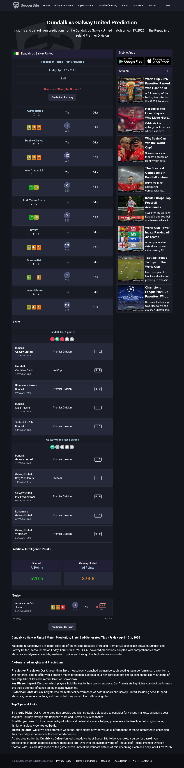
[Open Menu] (169, 5)
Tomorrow (137, 5)
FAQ (134, 760)
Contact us (146, 760)
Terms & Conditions (86, 760)
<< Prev (17, 618)
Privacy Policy (63, 760)
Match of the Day (108, 5)
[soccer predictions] (130, 61)
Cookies (105, 760)
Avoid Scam (120, 760)
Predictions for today (62, 97)
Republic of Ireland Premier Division (62, 61)
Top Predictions (86, 5)
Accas (124, 5)
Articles (152, 5)
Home (46, 5)
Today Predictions (63, 5)
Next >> (108, 618)
